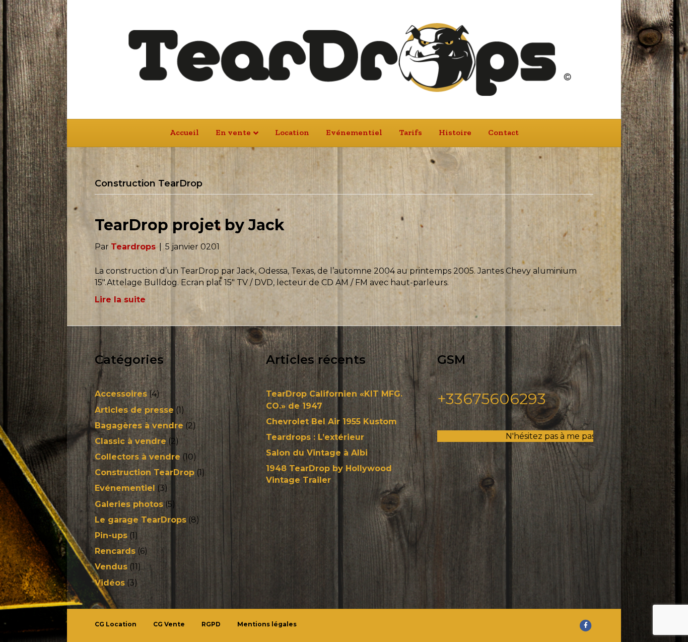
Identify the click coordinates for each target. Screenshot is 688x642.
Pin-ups (111, 535)
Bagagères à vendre (139, 425)
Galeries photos (129, 504)
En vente (233, 132)
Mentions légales (267, 624)
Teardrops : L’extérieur (315, 437)
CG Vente (169, 624)
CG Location (115, 624)
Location (292, 132)
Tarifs (410, 132)
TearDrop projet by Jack (190, 225)
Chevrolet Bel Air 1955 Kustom (331, 421)
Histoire (455, 132)
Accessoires (121, 394)
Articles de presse (134, 410)
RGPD (211, 624)
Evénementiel (354, 132)
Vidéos (110, 583)
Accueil (184, 132)
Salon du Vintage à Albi (317, 453)
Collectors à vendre (137, 457)
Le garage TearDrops (140, 520)
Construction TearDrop (144, 472)
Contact (503, 132)
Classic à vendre (130, 441)
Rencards (115, 551)
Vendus (111, 566)
